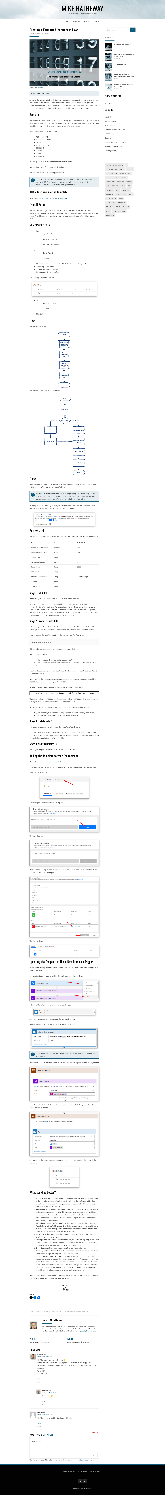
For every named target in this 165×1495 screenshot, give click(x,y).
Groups (129, 182)
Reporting (110, 207)
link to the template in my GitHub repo (52, 198)
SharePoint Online (56, 1311)
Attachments (118, 165)
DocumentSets (111, 173)
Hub (107, 186)
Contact (87, 21)
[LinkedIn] (84, 1481)
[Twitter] (80, 1481)
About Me (76, 21)
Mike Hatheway (82, 8)
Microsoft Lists (110, 121)
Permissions (110, 203)
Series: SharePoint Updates (115, 142)
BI (126, 165)
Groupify (120, 182)
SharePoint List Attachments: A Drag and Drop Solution (124, 55)
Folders (124, 178)
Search (107, 138)
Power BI (108, 134)
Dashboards (119, 169)
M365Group (126, 190)
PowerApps (121, 203)
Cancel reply (95, 1432)
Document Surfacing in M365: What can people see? (123, 85)
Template (78, 1311)
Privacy (97, 21)
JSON (129, 186)
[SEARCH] (132, 30)
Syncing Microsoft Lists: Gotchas (123, 44)
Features (109, 178)
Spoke (108, 211)
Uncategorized (110, 150)
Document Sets (125, 173)
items (123, 186)
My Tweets (109, 103)
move (117, 194)
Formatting (110, 182)
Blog (66, 21)
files (116, 178)
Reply (39, 1382)
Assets (108, 165)
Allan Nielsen (41, 1412)
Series (118, 207)
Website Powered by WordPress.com (82, 1488)
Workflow (85, 1311)
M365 (107, 117)
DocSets (130, 169)
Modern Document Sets (120, 64)
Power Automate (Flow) (43, 1311)
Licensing (109, 190)
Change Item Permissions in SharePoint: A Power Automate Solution (124, 75)
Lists (117, 190)
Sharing (126, 207)
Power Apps (109, 125)
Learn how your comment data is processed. (75, 1460)
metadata (109, 194)
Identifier (72, 1311)
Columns (109, 169)
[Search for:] (117, 30)
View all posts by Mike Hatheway (85, 1331)
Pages (121, 198)
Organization (111, 198)
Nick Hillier (40, 87)
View (123, 211)
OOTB (130, 194)
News (124, 194)
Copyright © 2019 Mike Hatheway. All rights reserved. (82, 1472)
